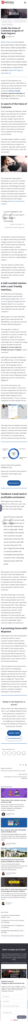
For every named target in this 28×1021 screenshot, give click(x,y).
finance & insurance (20, 21)
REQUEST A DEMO (14, 733)
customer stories (7, 21)
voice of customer (7, 24)
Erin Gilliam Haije (10, 36)
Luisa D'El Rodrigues (11, 843)
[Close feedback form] (24, 966)
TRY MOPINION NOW (14, 738)
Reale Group (5, 42)
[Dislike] (9, 753)
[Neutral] (14, 753)
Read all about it (14, 483)
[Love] (23, 753)
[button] (25, 2)
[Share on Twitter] (23, 765)
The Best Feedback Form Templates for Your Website (12, 926)
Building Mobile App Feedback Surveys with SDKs (12, 931)
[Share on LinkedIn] (26, 765)
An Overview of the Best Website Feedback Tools (10, 916)
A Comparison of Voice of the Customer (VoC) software (12, 921)
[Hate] (4, 753)
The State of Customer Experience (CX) (12, 936)
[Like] (18, 753)
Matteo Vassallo (14, 91)
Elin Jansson (9, 903)
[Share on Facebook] (20, 765)
